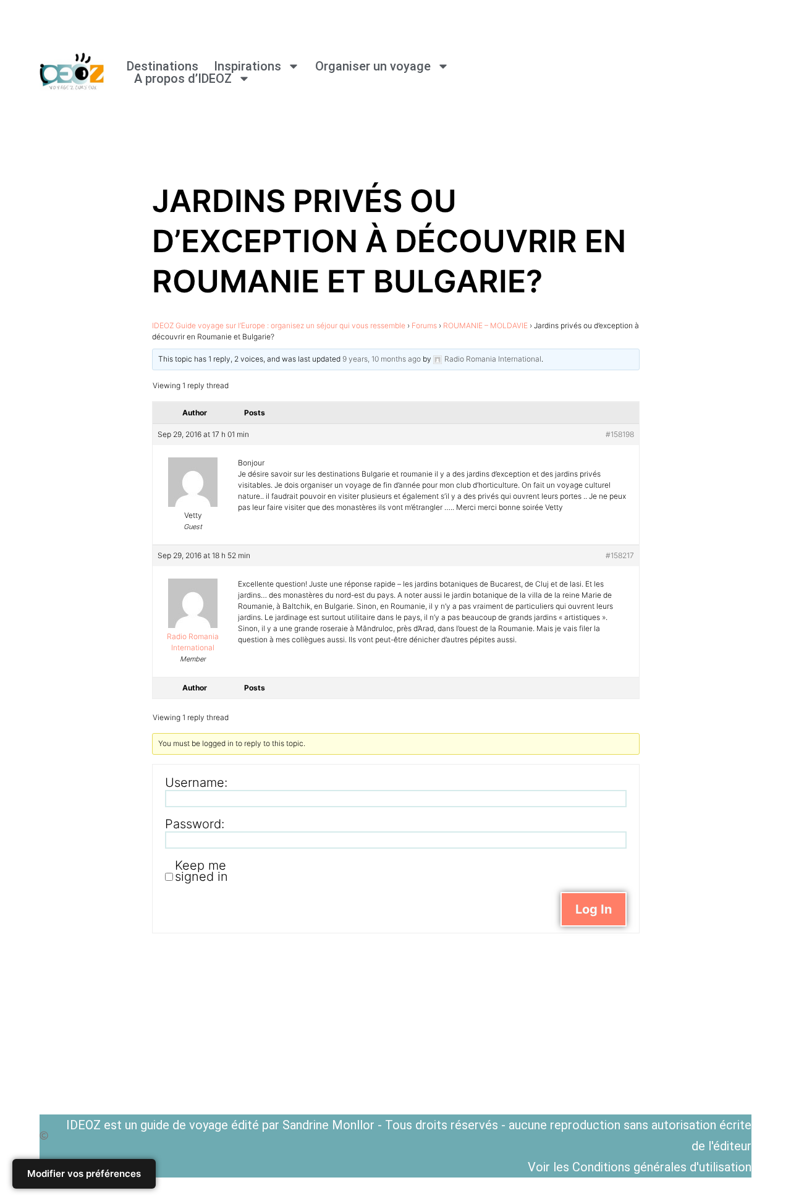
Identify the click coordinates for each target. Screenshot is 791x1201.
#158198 (620, 434)
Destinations (162, 66)
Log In (593, 909)
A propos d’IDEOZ (183, 78)
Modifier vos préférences (84, 1173)
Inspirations (247, 66)
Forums (424, 325)
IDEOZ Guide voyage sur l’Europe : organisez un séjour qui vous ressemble (278, 325)
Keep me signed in (201, 871)
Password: (194, 824)
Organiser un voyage (373, 66)
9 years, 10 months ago (381, 358)
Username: (196, 782)
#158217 (620, 555)
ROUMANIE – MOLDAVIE (485, 325)
